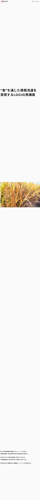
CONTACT (37, 1)
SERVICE (33, 1)
